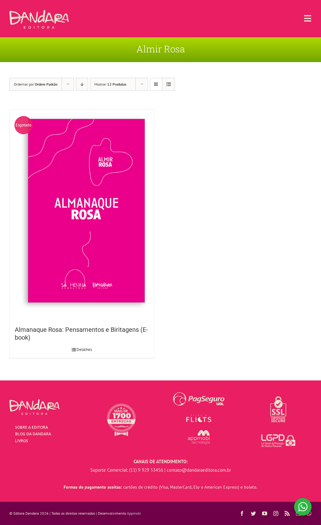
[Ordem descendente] (82, 84)
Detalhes (84, 349)
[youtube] (264, 513)
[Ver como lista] (168, 84)
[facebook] (242, 513)
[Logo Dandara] (39, 12)
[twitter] (253, 513)
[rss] (287, 513)
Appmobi (134, 513)
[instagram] (275, 513)
